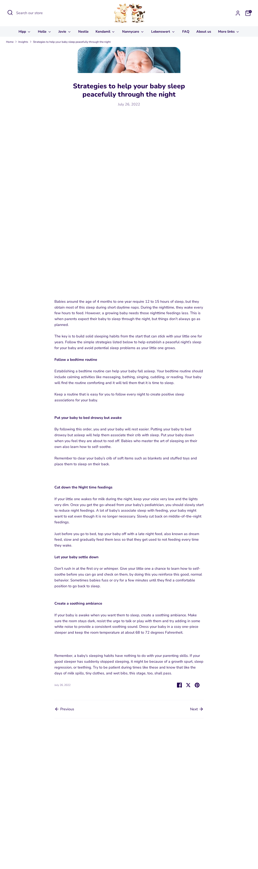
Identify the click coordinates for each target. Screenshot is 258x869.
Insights (23, 42)
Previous (66, 709)
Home (10, 42)
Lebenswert (161, 31)
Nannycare (131, 31)
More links (227, 31)
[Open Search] (10, 12)
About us (203, 31)
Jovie (62, 31)
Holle (42, 31)
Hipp (23, 31)
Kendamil (103, 31)
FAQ (185, 31)
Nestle (83, 31)
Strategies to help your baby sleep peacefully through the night (72, 42)
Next (194, 709)
